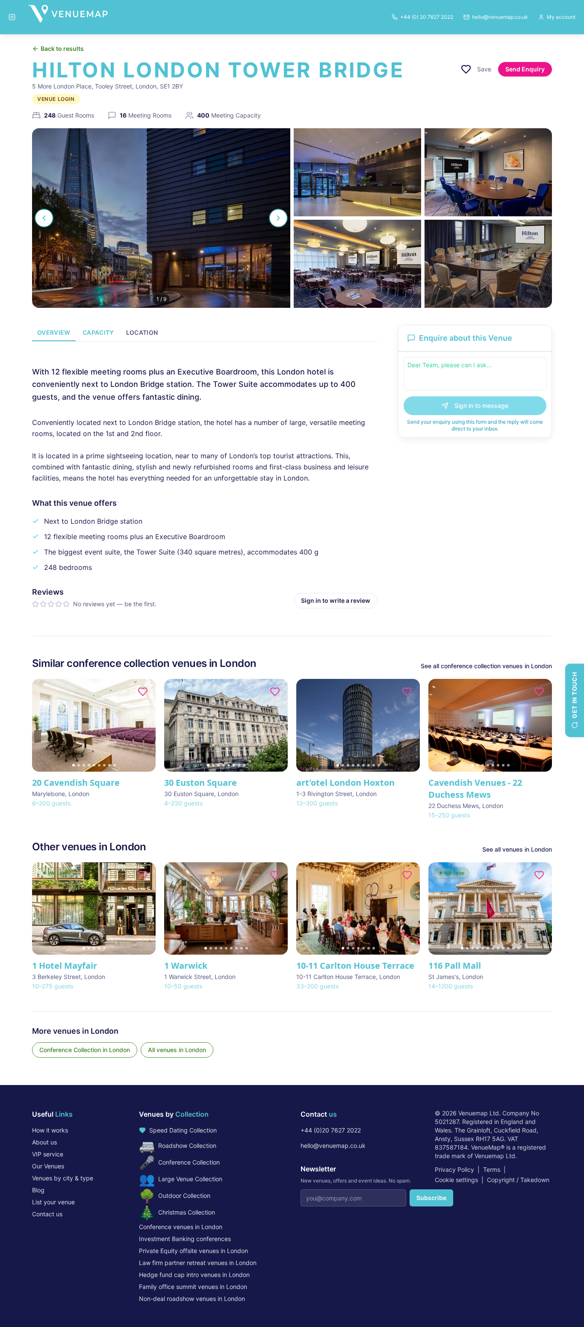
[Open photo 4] (357, 264)
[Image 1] (73, 765)
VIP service (47, 1154)
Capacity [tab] (98, 332)
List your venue (53, 1202)
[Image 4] (89, 765)
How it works (50, 1130)
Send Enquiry (525, 69)
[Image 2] (78, 765)
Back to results (62, 48)
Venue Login (56, 99)
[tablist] (205, 333)
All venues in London (177, 1049)
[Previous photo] (44, 218)
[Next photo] (278, 218)
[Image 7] (104, 765)
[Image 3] (84, 765)
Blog (38, 1190)
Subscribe (431, 1197)
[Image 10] (508, 948)
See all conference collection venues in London (486, 665)
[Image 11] (513, 948)
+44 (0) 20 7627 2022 (426, 17)
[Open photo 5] (488, 264)
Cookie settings (456, 1179)
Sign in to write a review (335, 600)
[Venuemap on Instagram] (12, 17)
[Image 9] (114, 765)
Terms (491, 1169)
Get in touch (574, 695)
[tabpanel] (205, 480)
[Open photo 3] (488, 172)
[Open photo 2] (357, 172)
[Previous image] (42, 725)
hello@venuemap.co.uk (333, 1145)
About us (44, 1142)
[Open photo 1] (161, 218)
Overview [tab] (54, 332)
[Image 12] (518, 948)
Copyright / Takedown (518, 1179)
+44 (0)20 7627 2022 (331, 1130)
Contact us (47, 1214)
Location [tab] (142, 332)
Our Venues (48, 1166)
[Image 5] (94, 765)
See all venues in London (517, 849)
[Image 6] (99, 765)
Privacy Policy (454, 1169)
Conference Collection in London (84, 1049)
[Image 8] (109, 765)
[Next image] (145, 725)
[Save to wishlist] (466, 69)
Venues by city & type (62, 1178)
